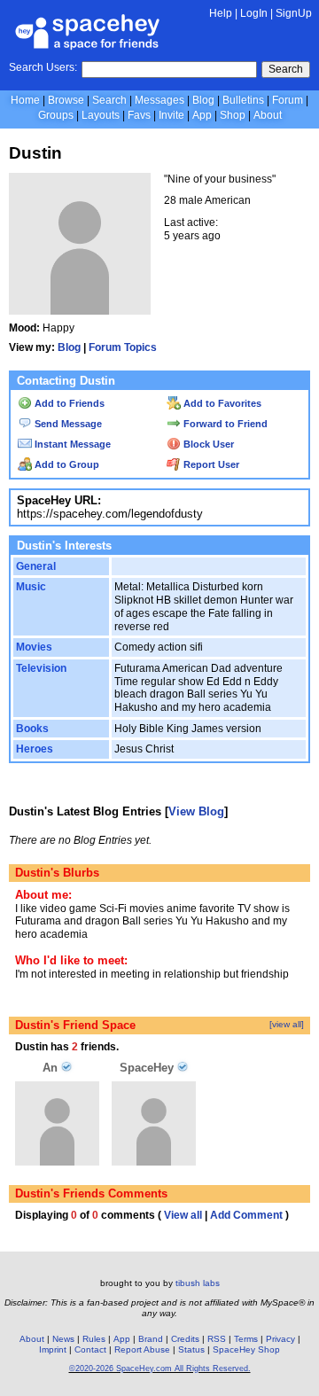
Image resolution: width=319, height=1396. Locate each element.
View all (183, 1215)
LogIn (254, 13)
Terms (246, 1339)
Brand (150, 1339)
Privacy (280, 1339)
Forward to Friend (224, 423)
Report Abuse (142, 1349)
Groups (56, 115)
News (63, 1339)
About (267, 115)
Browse (66, 100)
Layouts (101, 115)
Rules (93, 1339)
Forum (287, 100)
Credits (185, 1339)
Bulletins (243, 100)
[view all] (286, 1024)
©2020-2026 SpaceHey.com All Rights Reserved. (160, 1368)
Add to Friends (68, 403)
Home (25, 100)
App (202, 115)
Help (220, 13)
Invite (171, 115)
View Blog (196, 811)
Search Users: (43, 67)
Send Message (67, 423)
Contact (90, 1349)
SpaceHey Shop (246, 1349)
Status (191, 1349)
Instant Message (71, 444)
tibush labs (197, 1283)
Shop (232, 115)
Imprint (52, 1349)
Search (285, 69)
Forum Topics (123, 347)
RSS (216, 1339)
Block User (207, 444)
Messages (159, 100)
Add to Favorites (221, 403)
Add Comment (246, 1215)
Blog (203, 100)
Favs (139, 115)
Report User (210, 464)
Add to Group (65, 464)
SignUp (294, 13)
